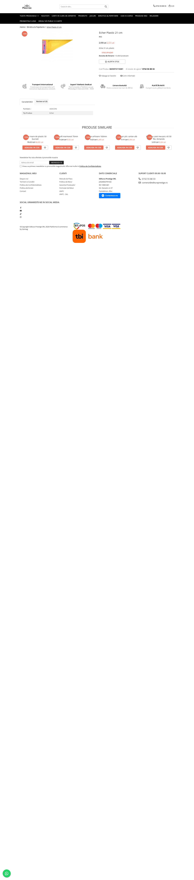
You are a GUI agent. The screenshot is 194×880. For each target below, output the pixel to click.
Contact (23, 191)
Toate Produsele (28, 16)
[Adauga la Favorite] (45, 147)
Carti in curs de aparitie (64, 16)
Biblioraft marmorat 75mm (66, 136)
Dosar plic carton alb (128, 136)
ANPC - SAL (63, 194)
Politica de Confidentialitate (90, 166)
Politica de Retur (65, 182)
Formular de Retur (66, 188)
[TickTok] (21, 214)
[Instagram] (21, 217)
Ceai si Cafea (127, 16)
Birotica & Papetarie (108, 16)
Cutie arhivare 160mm (97, 136)
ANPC (61, 191)
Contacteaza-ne (111, 196)
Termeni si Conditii (27, 182)
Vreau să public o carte (50, 21)
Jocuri (93, 16)
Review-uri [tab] (41, 101)
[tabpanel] (57, 46)
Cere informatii (128, 75)
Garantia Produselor (67, 185)
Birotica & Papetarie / (36, 27)
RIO (100, 37)
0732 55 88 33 (148, 179)
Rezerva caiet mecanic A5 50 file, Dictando (158, 137)
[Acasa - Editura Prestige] (33, 6)
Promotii (82, 16)
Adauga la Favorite (108, 75)
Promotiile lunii (28, 21)
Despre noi (24, 179)
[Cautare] (105, 6)
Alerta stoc (113, 61)
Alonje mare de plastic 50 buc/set (35, 137)
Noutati (45, 16)
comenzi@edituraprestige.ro (154, 182)
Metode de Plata (65, 179)
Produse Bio (141, 16)
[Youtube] (21, 211)
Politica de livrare (26, 188)
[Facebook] (21, 207)
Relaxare (154, 16)
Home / (23, 27)
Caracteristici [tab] (27, 102)
